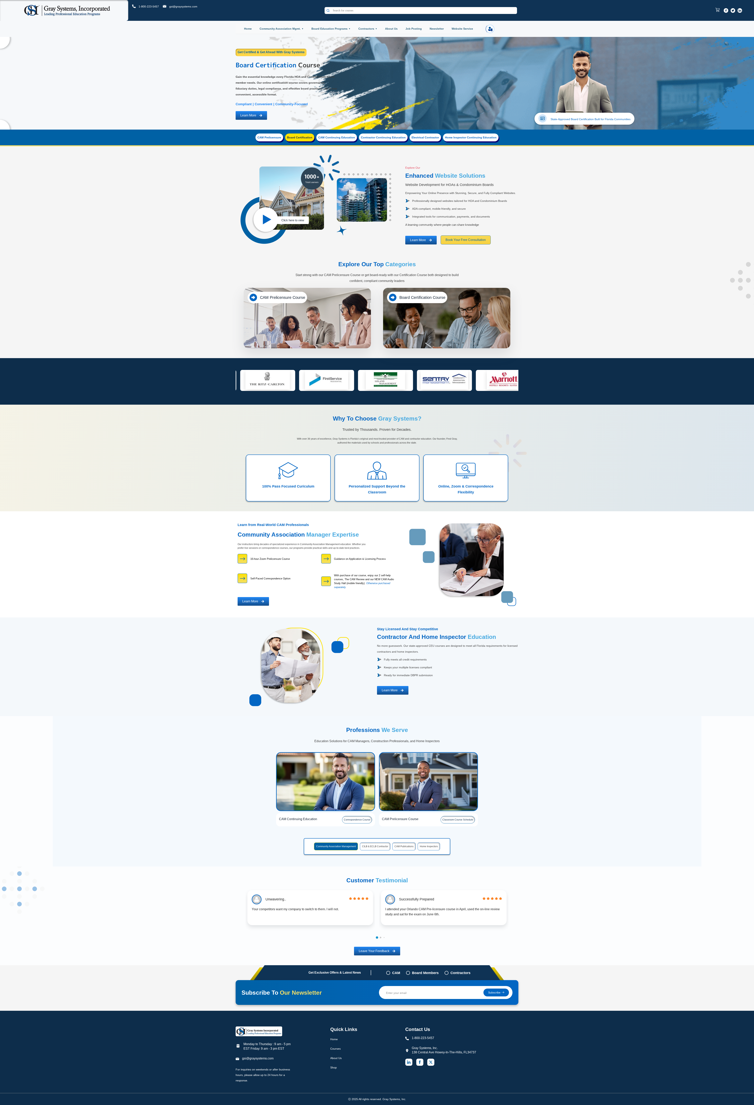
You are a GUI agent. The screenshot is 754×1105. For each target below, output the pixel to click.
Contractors (366, 28)
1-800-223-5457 (149, 6)
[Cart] (718, 10)
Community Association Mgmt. (280, 28)
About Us (391, 28)
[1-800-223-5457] (134, 6)
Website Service (462, 28)
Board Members (425, 973)
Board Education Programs (329, 28)
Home (248, 28)
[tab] (269, 137)
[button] (377, 937)
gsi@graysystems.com (183, 6)
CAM (396, 973)
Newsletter (437, 28)
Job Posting (413, 28)
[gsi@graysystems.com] (164, 6)
